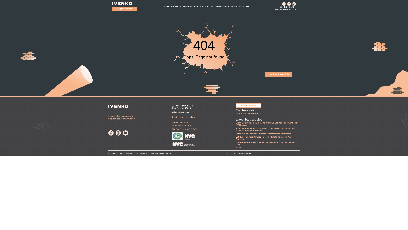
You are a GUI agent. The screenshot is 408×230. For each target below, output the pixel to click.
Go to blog (239, 147)
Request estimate (124, 9)
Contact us (242, 6)
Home (166, 6)
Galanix (170, 153)
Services (188, 6)
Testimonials (221, 6)
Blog (210, 6)
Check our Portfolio (278, 74)
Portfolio (199, 6)
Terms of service (244, 153)
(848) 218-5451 (288, 6)
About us (176, 6)
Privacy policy (229, 153)
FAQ (232, 6)
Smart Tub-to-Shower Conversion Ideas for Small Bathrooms (263, 134)
